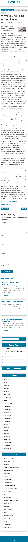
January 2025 (7, 400)
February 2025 (7, 397)
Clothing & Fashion (8, 470)
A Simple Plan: (7, 348)
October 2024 (7, 409)
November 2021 (8, 418)
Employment (7, 473)
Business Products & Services (11, 467)
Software (6, 512)
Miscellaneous (7, 497)
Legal (5, 494)
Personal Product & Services (11, 500)
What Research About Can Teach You (13, 359)
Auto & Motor (10, 10)
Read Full (6, 296)
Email (3, 244)
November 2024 (8, 406)
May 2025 (6, 388)
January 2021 (7, 439)
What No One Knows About (12, 301)
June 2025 (6, 385)
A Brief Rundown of (9, 356)
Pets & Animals (7, 503)
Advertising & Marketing (10, 458)
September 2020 (8, 448)
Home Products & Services (10, 488)
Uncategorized (7, 524)
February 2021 (7, 436)
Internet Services (8, 491)
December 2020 (8, 442)
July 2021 (6, 424)
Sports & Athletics (8, 515)
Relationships (7, 509)
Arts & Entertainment (9, 461)
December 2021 (8, 415)
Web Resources (8, 527)
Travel (5, 521)
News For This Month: (6, 204)
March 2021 (7, 433)
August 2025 (7, 379)
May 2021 (6, 430)
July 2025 (6, 382)
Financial (6, 476)
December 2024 (8, 403)
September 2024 (8, 412)
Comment (4, 222)
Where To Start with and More (9, 201)
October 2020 (7, 445)
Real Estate (6, 506)
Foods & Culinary (8, 479)
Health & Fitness (8, 482)
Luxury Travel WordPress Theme (13, 538)
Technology (7, 518)
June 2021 (6, 427)
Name (3, 235)
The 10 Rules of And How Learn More (13, 362)
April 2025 (6, 391)
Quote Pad (14, 1)
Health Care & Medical (9, 485)
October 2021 (7, 421)
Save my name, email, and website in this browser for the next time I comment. (13, 265)
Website (3, 253)
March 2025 (7, 394)
